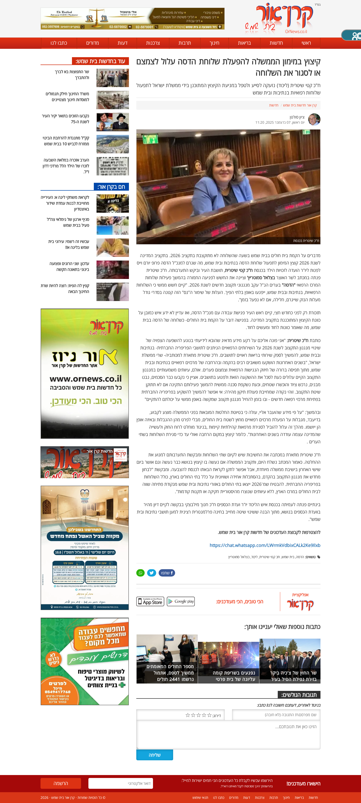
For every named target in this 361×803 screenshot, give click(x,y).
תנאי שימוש (200, 797)
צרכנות (153, 42)
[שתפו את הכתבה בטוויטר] (151, 573)
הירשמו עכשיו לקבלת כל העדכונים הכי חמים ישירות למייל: (227, 780)
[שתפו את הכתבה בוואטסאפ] (140, 573)
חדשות (276, 42)
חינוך (214, 42)
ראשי (306, 42)
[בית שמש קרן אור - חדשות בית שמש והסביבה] (279, 18)
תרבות (185, 42)
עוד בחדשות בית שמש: (100, 61)
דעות (122, 42)
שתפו (165, 573)
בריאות (244, 42)
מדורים (92, 42)
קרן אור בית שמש (63, 797)
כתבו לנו (59, 42)
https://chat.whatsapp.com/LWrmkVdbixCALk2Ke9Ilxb (265, 545)
